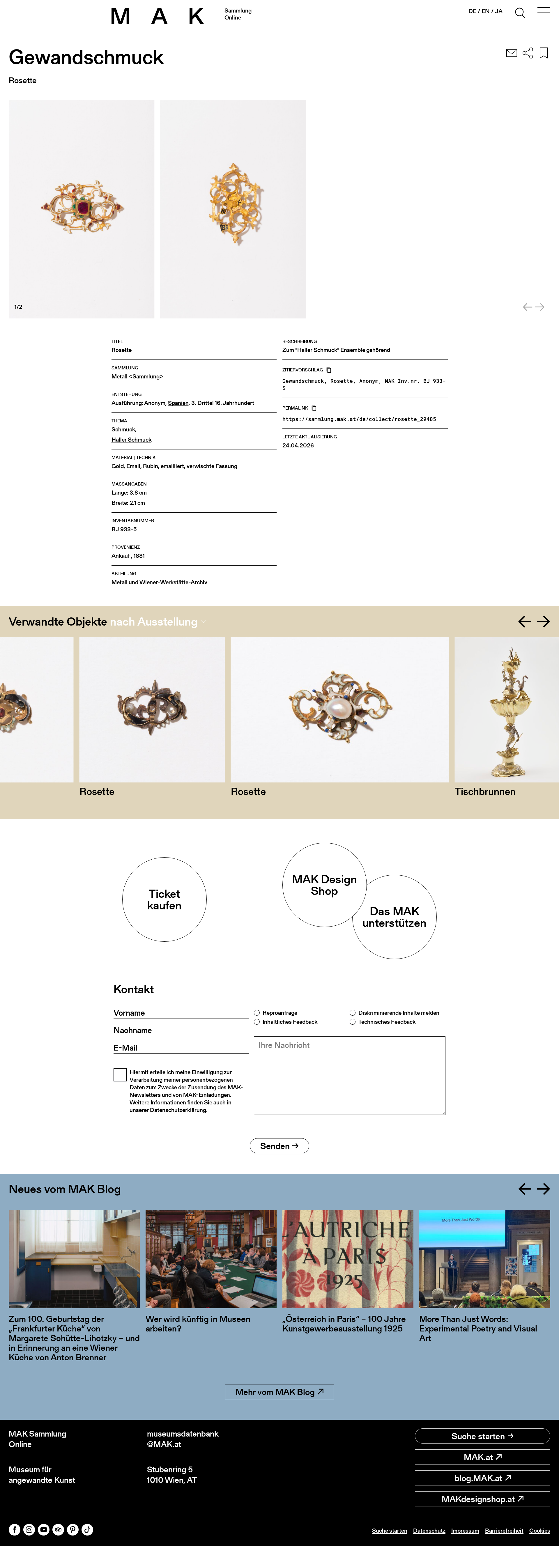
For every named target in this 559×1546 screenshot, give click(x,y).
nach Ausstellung (154, 621)
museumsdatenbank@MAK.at (183, 1439)
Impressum (465, 1530)
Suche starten (478, 1436)
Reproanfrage (280, 1013)
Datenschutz (429, 1530)
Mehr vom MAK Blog (275, 1392)
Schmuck (123, 429)
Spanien (178, 403)
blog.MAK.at (478, 1478)
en (486, 11)
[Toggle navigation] (543, 13)
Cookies (539, 1530)
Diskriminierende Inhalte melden (398, 1013)
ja (499, 11)
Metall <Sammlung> (137, 376)
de (472, 11)
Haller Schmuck (131, 439)
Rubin (150, 466)
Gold (118, 466)
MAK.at (478, 1457)
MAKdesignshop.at (478, 1499)
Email (133, 466)
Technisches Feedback (386, 1022)
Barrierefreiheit (504, 1530)
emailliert (172, 466)
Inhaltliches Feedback (290, 1022)
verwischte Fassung (212, 466)
